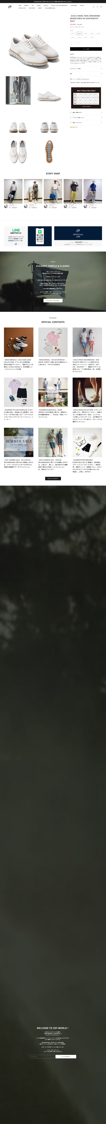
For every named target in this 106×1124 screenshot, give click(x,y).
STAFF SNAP (32, 8)
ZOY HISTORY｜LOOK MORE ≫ (53, 300)
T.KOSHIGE (11, 205)
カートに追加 (86, 49)
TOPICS (82, 5)
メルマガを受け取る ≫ (66, 1056)
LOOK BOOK (74, 5)
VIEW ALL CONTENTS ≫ (53, 478)
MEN (20, 5)
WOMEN (26, 5)
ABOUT (40, 8)
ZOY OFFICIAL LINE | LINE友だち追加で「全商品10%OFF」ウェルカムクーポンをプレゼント (53, 1)
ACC (33, 5)
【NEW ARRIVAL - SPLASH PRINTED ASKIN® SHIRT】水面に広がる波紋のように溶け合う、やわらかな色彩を (52, 362)
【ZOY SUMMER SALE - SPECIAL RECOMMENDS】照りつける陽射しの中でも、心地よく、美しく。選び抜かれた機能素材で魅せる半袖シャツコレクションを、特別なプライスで (53, 464)
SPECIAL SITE (22, 8)
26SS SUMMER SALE (50, 8)
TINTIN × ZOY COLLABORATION (59, 5)
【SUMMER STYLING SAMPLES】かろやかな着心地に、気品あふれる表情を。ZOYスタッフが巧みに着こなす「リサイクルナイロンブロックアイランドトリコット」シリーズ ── (18, 414)
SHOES (38, 5)
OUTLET (46, 5)
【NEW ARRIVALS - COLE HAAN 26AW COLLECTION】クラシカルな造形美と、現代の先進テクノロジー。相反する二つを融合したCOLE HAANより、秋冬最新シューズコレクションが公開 (18, 364)
